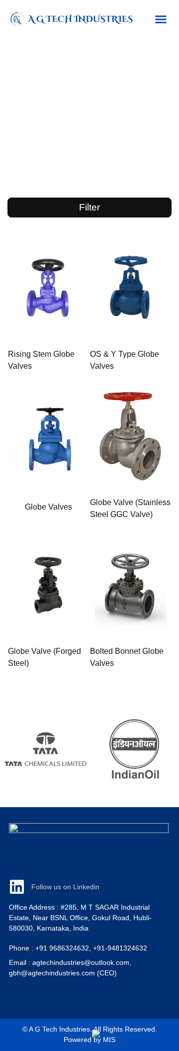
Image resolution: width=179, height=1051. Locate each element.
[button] (161, 19)
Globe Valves (48, 507)
